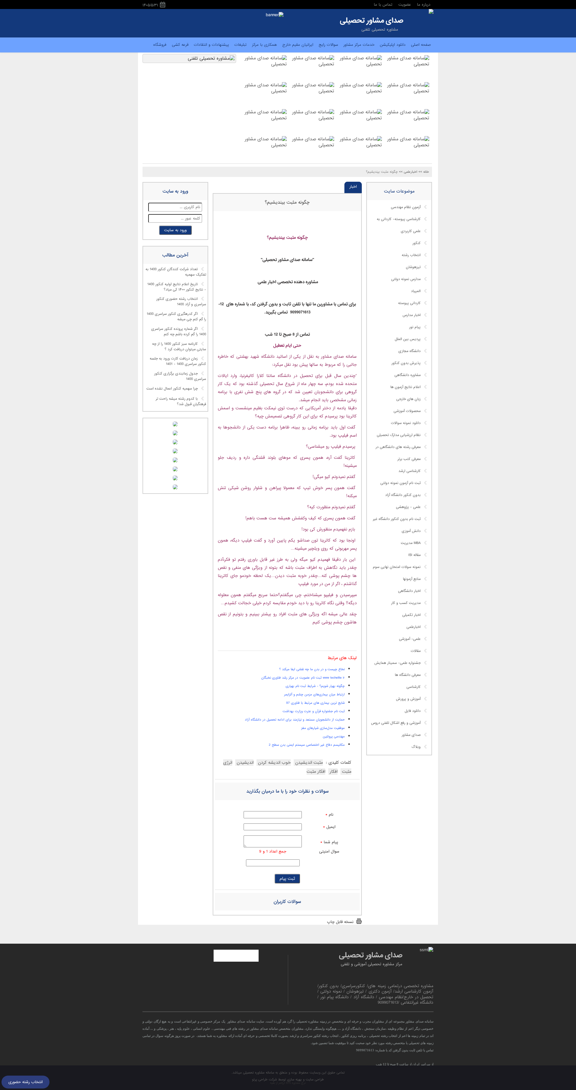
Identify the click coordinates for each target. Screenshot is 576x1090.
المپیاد (416, 291)
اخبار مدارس (412, 315)
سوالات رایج (328, 45)
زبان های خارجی (408, 399)
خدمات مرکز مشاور (359, 45)
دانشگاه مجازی (409, 351)
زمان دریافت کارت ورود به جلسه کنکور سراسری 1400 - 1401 (178, 361)
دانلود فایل (413, 711)
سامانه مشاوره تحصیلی (258, 1072)
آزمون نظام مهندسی (406, 207)
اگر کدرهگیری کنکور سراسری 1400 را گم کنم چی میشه (176, 317)
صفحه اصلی (421, 45)
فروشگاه (159, 45)
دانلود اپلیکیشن (393, 45)
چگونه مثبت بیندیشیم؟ (287, 202)
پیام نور (415, 327)
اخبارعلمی (413, 627)
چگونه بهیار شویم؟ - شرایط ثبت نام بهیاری (315, 686)
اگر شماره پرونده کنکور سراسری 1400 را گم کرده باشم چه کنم (178, 331)
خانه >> (423, 171)
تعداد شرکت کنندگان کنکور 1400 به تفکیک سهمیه (176, 272)
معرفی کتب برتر (409, 459)
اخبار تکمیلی (411, 615)
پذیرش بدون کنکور (406, 363)
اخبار (353, 187)
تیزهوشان (413, 267)
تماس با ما (383, 4)
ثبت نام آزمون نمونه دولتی (400, 483)
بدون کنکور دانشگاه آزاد (403, 495)
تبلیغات (240, 45)
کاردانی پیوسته (409, 303)
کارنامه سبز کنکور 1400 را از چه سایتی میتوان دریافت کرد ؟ (179, 346)
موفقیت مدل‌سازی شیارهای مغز (323, 728)
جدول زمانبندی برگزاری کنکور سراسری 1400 (180, 376)
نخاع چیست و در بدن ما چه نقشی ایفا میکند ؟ (312, 669)
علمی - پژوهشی (408, 507)
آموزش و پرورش (408, 699)
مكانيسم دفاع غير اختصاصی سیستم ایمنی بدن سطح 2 (307, 744)
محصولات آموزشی (407, 411)
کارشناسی (413, 687)
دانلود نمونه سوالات (406, 423)
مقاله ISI (414, 555)
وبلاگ (416, 747)
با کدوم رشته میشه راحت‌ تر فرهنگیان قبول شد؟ (181, 401)
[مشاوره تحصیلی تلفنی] (431, 12)
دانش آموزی (411, 531)
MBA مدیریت (411, 543)
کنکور (416, 243)
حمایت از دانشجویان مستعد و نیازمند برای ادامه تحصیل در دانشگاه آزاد (295, 719)
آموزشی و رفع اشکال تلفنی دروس (396, 723)
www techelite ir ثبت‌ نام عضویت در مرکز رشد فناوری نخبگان (303, 677)
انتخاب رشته (411, 255)
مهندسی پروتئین (334, 736)
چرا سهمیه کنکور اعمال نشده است (172, 388)
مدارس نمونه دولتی (406, 279)
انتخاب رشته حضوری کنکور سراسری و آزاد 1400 (181, 302)
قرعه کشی (180, 45)
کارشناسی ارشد (409, 471)
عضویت (404, 4)
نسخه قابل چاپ (340, 922)
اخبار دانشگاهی (409, 591)
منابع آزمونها (412, 579)
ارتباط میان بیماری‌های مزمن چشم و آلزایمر (314, 694)
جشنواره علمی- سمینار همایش (397, 663)
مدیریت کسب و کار (406, 603)
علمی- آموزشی (410, 639)
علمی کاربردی (411, 231)
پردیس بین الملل (408, 339)
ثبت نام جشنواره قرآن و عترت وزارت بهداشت (314, 711)
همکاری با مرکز (264, 45)
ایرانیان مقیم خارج (297, 45)
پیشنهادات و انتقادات (211, 45)
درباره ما (423, 4)
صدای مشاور (411, 735)
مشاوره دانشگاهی (407, 375)
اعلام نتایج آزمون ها (405, 387)
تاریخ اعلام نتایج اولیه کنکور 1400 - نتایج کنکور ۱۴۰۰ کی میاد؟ (176, 287)
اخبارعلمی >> (408, 171)
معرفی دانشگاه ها (408, 675)
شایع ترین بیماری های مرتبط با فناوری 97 (315, 702)
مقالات (416, 651)
